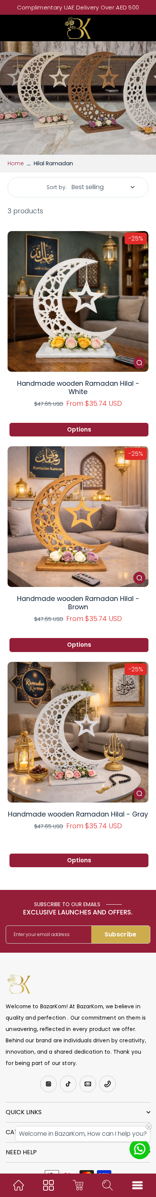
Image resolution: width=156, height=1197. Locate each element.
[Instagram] (48, 1084)
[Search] (107, 1185)
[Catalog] (48, 1185)
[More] (137, 1185)
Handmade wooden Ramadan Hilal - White (78, 387)
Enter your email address (42, 935)
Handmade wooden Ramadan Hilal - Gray (78, 814)
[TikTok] (68, 1084)
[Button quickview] (139, 363)
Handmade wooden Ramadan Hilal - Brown (78, 603)
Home (16, 163)
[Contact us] (139, 1149)
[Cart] (78, 1185)
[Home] (18, 1185)
